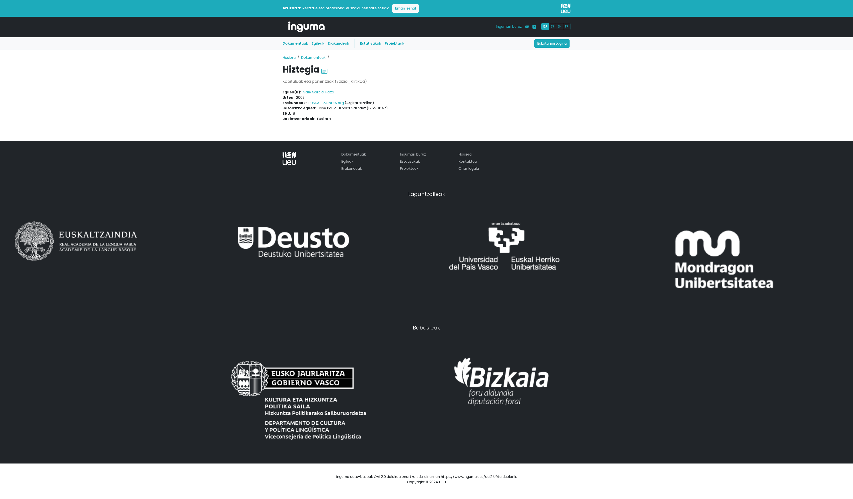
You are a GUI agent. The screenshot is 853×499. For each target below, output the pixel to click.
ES (552, 26)
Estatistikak (370, 43)
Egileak (318, 43)
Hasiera (289, 57)
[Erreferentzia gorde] (324, 70)
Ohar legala (468, 168)
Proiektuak (394, 43)
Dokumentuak (295, 43)
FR (566, 26)
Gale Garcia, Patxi (318, 92)
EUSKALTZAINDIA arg (326, 102)
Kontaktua (467, 161)
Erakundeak (338, 43)
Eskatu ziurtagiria (552, 43)
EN (559, 26)
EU (545, 26)
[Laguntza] (534, 27)
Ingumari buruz (509, 26)
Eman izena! (405, 8)
